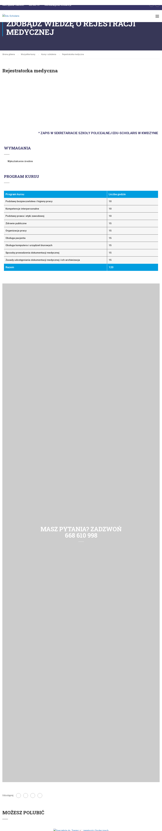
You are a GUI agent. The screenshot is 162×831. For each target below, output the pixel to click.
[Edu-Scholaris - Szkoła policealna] (14, 17)
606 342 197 (34, 5)
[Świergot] (32, 795)
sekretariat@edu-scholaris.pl (57, 5)
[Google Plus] (25, 795)
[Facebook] (18, 795)
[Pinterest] (39, 795)
